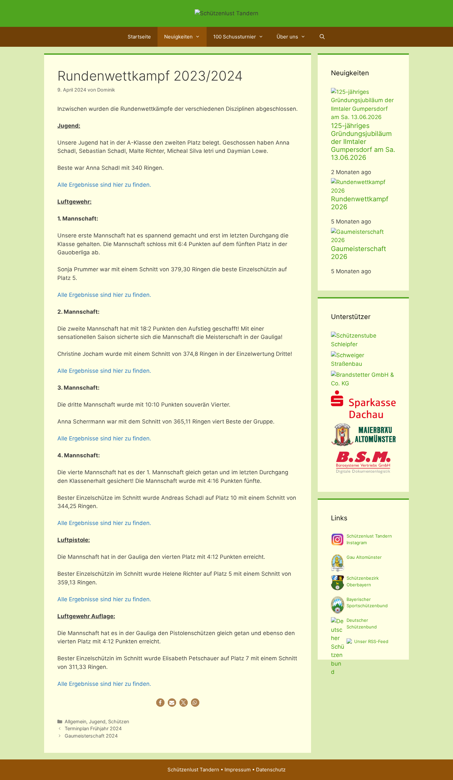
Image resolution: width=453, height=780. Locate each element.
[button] (160, 702)
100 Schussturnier (234, 36)
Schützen (118, 721)
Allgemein (75, 721)
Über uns (287, 36)
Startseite (139, 36)
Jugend (97, 721)
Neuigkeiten (178, 36)
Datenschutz (271, 769)
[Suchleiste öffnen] (322, 37)
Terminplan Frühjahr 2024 (93, 728)
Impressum (238, 769)
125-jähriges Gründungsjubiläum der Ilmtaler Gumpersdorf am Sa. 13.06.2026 (363, 142)
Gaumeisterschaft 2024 (91, 736)
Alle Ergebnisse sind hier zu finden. (104, 184)
